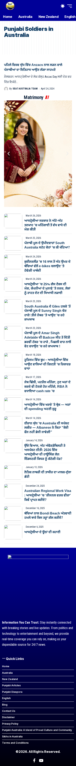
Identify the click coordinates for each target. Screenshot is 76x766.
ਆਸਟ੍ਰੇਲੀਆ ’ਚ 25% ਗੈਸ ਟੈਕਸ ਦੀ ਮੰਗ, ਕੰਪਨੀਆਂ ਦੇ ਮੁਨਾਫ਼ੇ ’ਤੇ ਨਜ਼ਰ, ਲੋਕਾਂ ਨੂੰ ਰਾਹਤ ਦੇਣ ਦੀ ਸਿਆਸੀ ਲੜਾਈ (47, 288)
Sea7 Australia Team (25, 88)
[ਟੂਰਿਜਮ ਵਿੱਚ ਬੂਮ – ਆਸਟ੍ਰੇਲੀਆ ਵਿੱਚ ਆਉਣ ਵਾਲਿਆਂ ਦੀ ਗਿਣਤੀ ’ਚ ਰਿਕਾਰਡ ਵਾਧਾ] (13, 360)
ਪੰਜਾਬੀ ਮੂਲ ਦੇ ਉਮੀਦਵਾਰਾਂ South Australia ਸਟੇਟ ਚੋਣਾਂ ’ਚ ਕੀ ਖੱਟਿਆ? (47, 245)
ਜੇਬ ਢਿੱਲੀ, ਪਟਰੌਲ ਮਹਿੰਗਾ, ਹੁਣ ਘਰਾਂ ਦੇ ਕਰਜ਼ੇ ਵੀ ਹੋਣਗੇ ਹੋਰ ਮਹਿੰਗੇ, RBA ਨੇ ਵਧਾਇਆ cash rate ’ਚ (47, 386)
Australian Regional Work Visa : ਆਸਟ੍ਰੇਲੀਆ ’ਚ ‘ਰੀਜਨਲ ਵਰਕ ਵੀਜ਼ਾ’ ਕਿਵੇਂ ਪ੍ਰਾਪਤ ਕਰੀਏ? (47, 495)
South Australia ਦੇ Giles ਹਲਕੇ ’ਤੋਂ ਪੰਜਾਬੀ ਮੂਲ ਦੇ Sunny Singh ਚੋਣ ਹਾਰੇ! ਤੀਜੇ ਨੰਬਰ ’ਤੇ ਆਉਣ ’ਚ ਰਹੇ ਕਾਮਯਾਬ (47, 313)
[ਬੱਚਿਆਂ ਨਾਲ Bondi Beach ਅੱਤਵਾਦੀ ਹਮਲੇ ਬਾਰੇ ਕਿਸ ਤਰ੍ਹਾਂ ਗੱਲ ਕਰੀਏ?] (13, 513)
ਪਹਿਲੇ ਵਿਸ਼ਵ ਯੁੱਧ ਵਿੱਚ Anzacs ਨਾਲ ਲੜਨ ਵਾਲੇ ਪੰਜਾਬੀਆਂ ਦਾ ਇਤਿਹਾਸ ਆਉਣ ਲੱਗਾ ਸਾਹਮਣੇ (33, 67)
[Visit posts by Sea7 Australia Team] (6, 89)
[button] (68, 6)
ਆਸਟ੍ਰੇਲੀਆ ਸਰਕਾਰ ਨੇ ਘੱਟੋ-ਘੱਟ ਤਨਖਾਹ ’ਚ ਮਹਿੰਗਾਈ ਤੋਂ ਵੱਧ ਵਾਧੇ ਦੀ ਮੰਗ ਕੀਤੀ (45, 225)
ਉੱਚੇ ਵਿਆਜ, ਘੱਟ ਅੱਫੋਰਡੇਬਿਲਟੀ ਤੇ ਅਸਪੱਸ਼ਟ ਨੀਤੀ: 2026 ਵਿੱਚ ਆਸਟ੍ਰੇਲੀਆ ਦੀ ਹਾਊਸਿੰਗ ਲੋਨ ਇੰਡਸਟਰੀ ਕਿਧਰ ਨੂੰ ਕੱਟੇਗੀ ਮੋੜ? (44, 452)
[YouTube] (41, 760)
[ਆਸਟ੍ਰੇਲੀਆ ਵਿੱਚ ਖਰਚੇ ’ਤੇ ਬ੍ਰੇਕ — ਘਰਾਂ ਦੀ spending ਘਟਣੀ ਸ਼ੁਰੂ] (13, 404)
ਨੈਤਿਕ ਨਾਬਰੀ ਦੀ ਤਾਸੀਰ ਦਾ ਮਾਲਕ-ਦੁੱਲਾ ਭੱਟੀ (47, 474)
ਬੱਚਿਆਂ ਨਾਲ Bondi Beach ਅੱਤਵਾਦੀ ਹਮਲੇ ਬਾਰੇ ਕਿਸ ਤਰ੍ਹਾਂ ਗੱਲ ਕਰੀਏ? (47, 516)
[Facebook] (34, 760)
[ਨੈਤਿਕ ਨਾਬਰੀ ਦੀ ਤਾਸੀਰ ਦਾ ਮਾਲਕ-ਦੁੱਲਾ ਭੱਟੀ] (13, 472)
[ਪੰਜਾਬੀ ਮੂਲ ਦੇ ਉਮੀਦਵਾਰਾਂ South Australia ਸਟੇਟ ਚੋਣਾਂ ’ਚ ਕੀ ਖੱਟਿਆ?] (13, 243)
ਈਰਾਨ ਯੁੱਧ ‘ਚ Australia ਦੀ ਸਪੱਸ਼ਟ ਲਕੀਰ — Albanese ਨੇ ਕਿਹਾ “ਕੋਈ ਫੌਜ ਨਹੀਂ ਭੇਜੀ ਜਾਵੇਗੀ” (46, 428)
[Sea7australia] (10, 6)
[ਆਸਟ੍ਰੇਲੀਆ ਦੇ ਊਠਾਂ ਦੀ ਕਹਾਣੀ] (13, 532)
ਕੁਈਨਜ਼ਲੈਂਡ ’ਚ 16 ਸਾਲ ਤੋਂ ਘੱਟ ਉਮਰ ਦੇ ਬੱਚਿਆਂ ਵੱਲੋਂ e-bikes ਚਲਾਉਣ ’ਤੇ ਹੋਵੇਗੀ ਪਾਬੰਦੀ (47, 266)
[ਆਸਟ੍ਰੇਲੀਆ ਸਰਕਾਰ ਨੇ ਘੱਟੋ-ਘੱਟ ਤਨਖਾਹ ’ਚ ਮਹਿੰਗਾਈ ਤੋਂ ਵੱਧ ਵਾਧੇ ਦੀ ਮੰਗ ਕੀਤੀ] (13, 221)
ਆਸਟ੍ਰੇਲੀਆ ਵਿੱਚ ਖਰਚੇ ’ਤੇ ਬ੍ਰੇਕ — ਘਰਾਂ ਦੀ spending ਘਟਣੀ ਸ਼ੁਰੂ (47, 407)
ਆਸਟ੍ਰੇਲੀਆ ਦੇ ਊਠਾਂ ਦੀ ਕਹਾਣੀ (42, 532)
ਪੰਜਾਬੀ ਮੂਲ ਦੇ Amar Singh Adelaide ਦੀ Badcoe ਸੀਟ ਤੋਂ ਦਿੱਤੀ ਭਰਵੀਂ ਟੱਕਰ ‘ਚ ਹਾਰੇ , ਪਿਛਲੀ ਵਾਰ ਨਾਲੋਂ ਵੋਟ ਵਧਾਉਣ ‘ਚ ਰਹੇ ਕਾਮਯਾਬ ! (47, 340)
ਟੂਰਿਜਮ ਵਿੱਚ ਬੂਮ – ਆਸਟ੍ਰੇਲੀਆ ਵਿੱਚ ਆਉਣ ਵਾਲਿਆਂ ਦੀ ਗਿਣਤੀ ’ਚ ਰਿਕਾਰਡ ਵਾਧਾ (47, 364)
